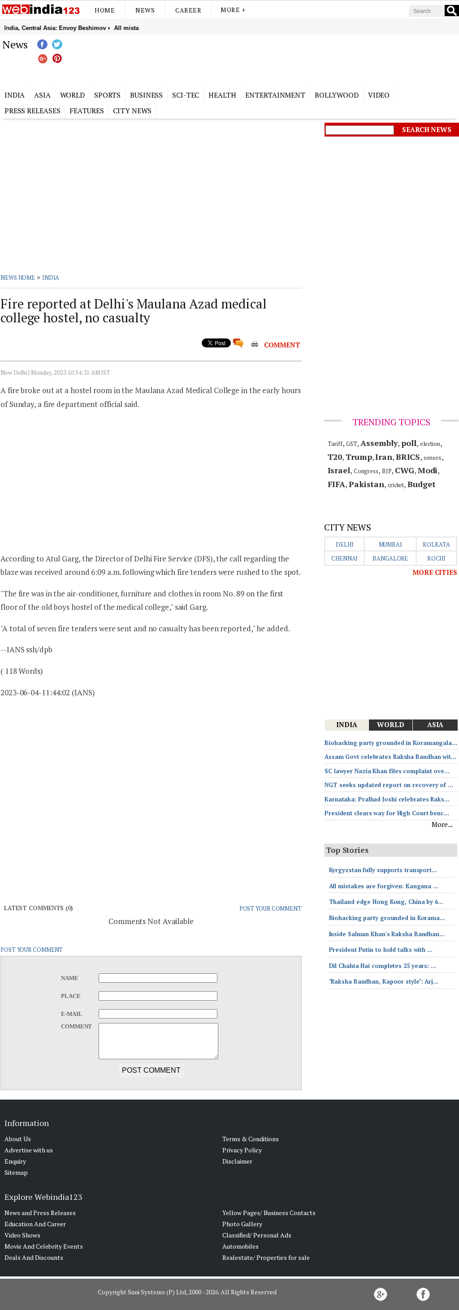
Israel (339, 470)
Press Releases (32, 111)
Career (188, 10)
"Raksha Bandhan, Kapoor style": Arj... (383, 981)
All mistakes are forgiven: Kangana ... (383, 886)
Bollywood (337, 95)
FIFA (337, 484)
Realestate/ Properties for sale (266, 1257)
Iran (383, 456)
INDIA (51, 278)
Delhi (345, 544)
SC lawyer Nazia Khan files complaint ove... (387, 771)
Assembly (379, 442)
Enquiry (15, 1161)
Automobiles (240, 1246)
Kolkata (436, 544)
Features (86, 111)
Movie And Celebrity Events (43, 1246)
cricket (396, 485)
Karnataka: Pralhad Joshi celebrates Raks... (387, 799)
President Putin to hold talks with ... (381, 950)
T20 (335, 456)
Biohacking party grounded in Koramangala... (391, 743)
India (14, 95)
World (72, 95)
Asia (42, 95)
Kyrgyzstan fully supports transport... (383, 870)
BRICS (408, 456)
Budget (421, 484)
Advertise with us (28, 1150)
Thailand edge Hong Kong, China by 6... (386, 902)
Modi (428, 470)
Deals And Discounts (33, 1257)
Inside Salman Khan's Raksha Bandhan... (387, 934)
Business (146, 95)
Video (379, 95)
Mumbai (390, 544)
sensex (432, 458)
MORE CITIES (434, 572)
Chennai (344, 558)
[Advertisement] (274, 59)
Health (222, 95)
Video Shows (22, 1235)
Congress (366, 471)
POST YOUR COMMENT (270, 908)
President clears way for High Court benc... (387, 813)
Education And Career (35, 1224)
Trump (359, 456)
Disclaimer (237, 1161)
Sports (107, 95)
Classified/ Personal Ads (256, 1235)
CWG (404, 470)
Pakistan (366, 484)
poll (408, 442)
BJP (387, 471)
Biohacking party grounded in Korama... (387, 918)
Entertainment (275, 95)
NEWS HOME (17, 278)
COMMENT (282, 344)
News (145, 10)
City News (132, 111)
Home (105, 10)
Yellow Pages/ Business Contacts (269, 1212)
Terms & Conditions (250, 1138)
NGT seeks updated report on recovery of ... (389, 785)
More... (442, 824)
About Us (17, 1138)
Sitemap (16, 1172)
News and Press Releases (40, 1212)
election (430, 444)
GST (351, 444)
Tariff (335, 444)
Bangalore (390, 558)
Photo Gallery (242, 1224)
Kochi (436, 558)
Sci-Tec (185, 95)
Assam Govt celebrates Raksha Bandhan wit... (390, 757)
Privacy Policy (242, 1150)
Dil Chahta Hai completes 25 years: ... (382, 966)
